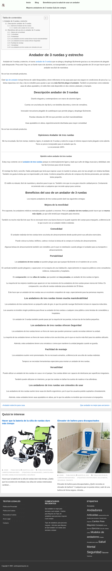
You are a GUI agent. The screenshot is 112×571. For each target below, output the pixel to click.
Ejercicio (89, 528)
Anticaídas (93, 478)
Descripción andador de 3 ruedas (19, 23)
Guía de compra (104, 528)
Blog (37, 2)
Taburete (69, 480)
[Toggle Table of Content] (44, 18)
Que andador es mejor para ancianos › (95, 405)
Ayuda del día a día (104, 515)
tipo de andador (12, 80)
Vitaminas (89, 556)
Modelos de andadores (18, 475)
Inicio (28, 2)
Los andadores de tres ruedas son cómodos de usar (26, 47)
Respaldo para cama (92, 542)
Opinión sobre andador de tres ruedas (24, 27)
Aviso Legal (6, 519)
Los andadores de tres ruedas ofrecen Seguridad (25, 41)
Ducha (105, 525)
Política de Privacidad (10, 506)
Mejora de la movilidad (18, 32)
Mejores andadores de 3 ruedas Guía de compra (46, 8)
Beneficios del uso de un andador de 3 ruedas (24, 30)
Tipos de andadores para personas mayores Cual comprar (56, 516)
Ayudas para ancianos (93, 518)
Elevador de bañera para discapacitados (78, 420)
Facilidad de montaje (17, 43)
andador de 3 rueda (43, 62)
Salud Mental (103, 478)
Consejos (99, 525)
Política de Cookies (9, 511)
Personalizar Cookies (9, 515)
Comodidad (14, 34)
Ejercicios (96, 528)
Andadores (38, 472)
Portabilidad (14, 36)
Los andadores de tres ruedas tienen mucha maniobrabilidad (29, 38)
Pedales (102, 537)
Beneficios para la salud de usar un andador (61, 2)
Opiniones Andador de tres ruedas (21, 26)
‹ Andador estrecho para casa (13, 405)
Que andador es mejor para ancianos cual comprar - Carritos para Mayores (55, 511)
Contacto (6, 523)
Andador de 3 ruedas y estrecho (15, 21)
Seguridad (31, 475)
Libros (88, 532)
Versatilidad (14, 45)
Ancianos (90, 506)
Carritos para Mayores (10, 472)
